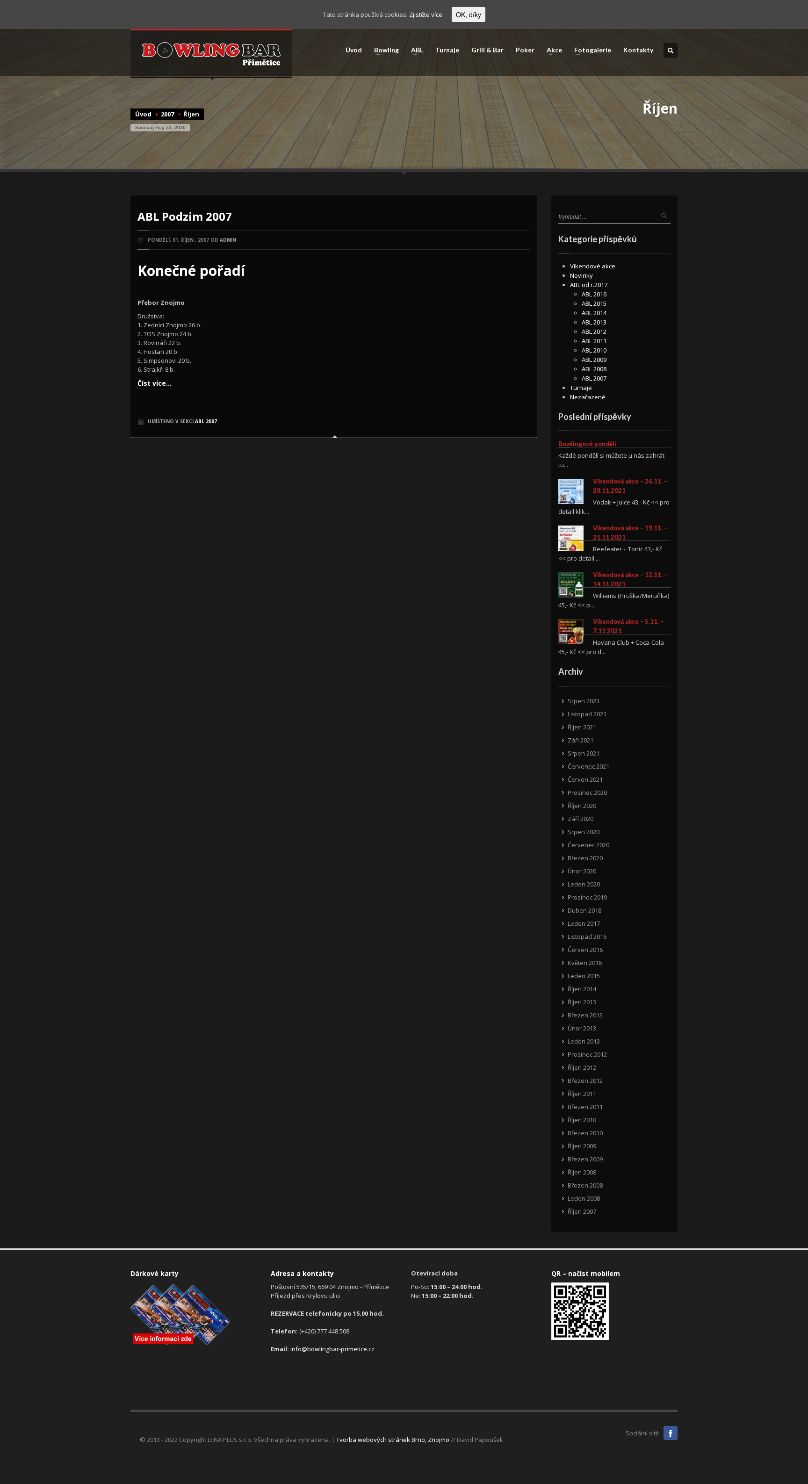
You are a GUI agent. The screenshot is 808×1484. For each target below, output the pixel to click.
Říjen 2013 (582, 1002)
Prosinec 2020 (587, 792)
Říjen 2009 (582, 1146)
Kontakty (638, 50)
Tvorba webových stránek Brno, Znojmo (392, 1439)
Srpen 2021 (583, 753)
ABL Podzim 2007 (184, 216)
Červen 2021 (585, 779)
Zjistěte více (425, 14)
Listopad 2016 (587, 936)
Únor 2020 (582, 871)
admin (228, 240)
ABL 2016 (594, 294)
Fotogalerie (590, 50)
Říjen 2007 (582, 1211)
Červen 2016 (585, 949)
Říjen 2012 (582, 1067)
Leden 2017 (584, 923)
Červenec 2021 (588, 766)
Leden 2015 (584, 976)
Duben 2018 (584, 910)
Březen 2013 (585, 1015)
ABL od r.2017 (588, 285)
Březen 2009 (585, 1159)
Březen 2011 (585, 1106)
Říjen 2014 (582, 989)
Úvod (354, 50)
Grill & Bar (487, 50)
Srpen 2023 (583, 701)
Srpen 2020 (583, 832)
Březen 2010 (585, 1133)
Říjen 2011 (582, 1093)
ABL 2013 (594, 322)
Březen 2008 (585, 1185)
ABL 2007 (206, 421)
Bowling (383, 50)
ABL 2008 (594, 369)
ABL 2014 (594, 313)
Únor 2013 (582, 1028)
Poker (525, 50)
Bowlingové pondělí (587, 443)
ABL (414, 50)
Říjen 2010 (582, 1120)
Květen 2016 (585, 962)
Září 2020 (580, 818)
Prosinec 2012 (587, 1054)
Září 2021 (580, 740)
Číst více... (154, 383)
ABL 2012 (594, 331)
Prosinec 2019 (587, 897)
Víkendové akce (592, 266)
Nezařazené (588, 397)
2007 (167, 114)
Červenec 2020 (588, 845)
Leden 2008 (584, 1198)
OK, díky (468, 14)
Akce (551, 50)
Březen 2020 (585, 858)
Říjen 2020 (582, 805)
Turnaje (447, 50)
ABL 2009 (594, 359)
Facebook (671, 1433)
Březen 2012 (585, 1080)
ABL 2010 (594, 350)
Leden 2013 (584, 1041)
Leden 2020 (584, 884)
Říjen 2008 (582, 1172)
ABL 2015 (594, 303)
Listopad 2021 (587, 714)
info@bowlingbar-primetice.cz (332, 1349)
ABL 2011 (594, 341)
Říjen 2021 (582, 727)
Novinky (581, 275)
